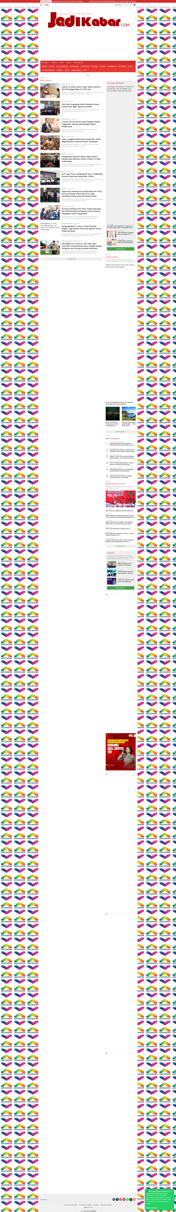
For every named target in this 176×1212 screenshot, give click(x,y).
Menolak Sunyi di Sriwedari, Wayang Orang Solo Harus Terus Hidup (121, 476)
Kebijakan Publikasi (106, 1205)
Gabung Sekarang (152, 1207)
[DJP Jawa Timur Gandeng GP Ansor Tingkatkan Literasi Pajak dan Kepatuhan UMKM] (50, 177)
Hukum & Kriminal (62, 66)
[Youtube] (124, 1199)
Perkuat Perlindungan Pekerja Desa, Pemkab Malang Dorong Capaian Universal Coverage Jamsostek (130, 1)
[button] (131, 4)
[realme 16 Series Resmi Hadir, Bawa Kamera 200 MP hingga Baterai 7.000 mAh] (50, 90)
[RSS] (134, 1199)
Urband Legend (76, 70)
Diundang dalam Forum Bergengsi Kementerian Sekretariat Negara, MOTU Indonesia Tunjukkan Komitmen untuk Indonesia (122, 444)
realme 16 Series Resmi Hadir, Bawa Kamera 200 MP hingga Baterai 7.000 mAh (81, 88)
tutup (37, 7)
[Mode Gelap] (135, 4)
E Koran (68, 62)
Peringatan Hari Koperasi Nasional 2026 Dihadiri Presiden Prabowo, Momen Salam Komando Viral (122, 450)
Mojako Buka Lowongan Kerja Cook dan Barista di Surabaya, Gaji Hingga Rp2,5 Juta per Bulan (125, 241)
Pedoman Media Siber (70, 1205)
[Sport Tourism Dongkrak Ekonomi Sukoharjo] (121, 498)
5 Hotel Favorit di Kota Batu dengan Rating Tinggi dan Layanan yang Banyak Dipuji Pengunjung (81, 124)
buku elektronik (78, 62)
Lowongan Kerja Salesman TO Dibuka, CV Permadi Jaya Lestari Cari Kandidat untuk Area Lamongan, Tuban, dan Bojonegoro (120, 226)
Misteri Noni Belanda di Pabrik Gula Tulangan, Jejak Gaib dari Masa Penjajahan (119, 403)
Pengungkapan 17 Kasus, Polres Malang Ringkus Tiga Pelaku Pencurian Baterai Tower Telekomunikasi (81, 228)
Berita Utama (85, 66)
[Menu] (41, 4)
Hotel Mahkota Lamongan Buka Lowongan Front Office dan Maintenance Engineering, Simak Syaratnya (125, 233)
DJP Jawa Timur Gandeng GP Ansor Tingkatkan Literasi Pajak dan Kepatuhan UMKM (82, 175)
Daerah (52, 66)
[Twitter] (117, 1199)
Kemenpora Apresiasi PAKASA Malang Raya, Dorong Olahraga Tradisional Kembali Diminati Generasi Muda (57, 1)
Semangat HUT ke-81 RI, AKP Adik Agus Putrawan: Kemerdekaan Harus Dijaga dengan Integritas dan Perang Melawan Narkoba (82, 246)
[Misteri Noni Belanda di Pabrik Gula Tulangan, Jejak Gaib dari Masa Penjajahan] (121, 332)
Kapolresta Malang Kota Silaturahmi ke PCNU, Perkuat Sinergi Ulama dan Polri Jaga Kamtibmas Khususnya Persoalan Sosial (82, 193)
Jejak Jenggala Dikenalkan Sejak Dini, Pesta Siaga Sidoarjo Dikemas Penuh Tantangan (81, 140)
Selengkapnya (71, 259)
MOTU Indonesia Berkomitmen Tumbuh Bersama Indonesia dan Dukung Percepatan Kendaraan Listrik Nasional (122, 463)
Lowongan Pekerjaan (47, 70)
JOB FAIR (54, 62)
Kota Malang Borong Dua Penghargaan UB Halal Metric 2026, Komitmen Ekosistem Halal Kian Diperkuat (122, 470)
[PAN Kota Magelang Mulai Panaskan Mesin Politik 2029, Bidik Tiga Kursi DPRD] (50, 108)
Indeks (47, 4)
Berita (63, 84)
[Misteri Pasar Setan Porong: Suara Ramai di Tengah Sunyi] (113, 414)
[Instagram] (120, 1199)
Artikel (64, 119)
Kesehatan (122, 66)
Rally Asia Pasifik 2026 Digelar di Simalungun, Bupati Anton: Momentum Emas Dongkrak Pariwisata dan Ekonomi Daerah (119, 523)
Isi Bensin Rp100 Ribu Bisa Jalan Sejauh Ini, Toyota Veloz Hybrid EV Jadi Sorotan (125, 572)
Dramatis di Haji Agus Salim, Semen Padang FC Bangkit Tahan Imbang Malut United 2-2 (120, 540)
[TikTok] (130, 1199)
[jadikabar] (88, 20)
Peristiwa (94, 66)
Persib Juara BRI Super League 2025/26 (118, 528)
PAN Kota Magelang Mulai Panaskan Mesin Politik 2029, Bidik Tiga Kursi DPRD (80, 105)
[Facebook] (113, 1199)
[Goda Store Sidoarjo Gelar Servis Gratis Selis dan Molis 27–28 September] (111, 581)
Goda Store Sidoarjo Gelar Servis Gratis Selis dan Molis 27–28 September (126, 580)
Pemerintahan (74, 66)
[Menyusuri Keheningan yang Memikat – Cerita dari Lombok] (129, 414)
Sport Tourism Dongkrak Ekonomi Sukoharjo (119, 511)
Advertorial (65, 241)
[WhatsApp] (127, 1199)
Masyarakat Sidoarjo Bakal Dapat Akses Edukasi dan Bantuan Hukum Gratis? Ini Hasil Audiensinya (81, 158)
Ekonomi (102, 66)
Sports (67, 70)
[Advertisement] (88, 47)
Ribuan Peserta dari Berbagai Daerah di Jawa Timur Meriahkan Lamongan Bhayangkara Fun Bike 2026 (120, 516)
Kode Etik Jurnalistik (85, 1205)
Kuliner (130, 66)
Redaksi (96, 1205)
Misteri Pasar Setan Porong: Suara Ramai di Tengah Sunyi (112, 423)
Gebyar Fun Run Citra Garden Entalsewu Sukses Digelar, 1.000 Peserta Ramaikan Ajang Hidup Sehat (122, 457)
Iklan (85, 70)
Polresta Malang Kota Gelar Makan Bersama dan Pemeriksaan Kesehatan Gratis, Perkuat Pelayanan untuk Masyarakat (81, 211)
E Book (61, 62)
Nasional (59, 70)
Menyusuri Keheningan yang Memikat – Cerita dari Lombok (129, 423)
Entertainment (112, 66)
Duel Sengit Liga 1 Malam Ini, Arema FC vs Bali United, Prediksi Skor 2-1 (119, 534)
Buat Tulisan (45, 62)
